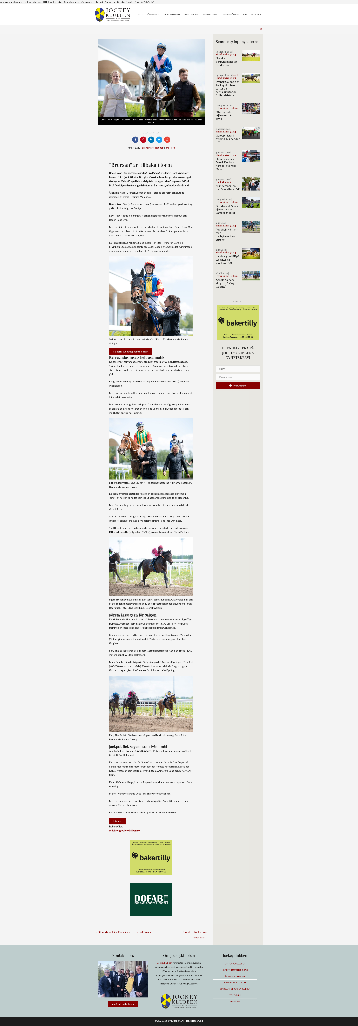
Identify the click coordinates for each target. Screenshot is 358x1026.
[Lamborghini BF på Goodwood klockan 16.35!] (251, 253)
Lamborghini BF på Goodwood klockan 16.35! (227, 260)
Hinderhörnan (223, 181)
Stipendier (235, 995)
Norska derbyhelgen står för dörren (226, 62)
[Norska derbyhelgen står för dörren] (251, 55)
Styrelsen (235, 1001)
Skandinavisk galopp (153, 147)
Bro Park (170, 147)
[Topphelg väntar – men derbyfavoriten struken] (251, 226)
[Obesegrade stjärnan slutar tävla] (251, 108)
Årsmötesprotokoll (235, 982)
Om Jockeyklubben (235, 963)
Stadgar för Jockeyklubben (235, 989)
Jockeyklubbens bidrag (235, 970)
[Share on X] (159, 140)
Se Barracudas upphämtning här (130, 351)
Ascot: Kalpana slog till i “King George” (225, 283)
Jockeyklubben (164, 962)
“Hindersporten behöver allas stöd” (228, 187)
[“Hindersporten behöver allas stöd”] (251, 183)
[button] (141, 15)
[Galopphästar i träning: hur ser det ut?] (251, 132)
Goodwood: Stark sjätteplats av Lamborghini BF (227, 209)
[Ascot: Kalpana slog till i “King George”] (251, 275)
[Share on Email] (167, 140)
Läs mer (117, 821)
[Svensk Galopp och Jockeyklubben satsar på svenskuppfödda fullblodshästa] (251, 77)
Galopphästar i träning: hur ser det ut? (228, 139)
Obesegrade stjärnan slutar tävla (225, 115)
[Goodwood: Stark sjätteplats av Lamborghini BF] (251, 202)
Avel (235, 75)
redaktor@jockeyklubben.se (124, 830)
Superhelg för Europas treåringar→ (195, 932)
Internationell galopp (227, 108)
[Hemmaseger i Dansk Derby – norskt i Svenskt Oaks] (251, 156)
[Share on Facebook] (135, 140)
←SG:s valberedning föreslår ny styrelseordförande (123, 932)
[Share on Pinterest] (143, 140)
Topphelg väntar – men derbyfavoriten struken (227, 234)
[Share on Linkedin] (151, 140)
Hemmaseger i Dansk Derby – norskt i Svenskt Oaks (226, 164)
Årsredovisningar (235, 976)
